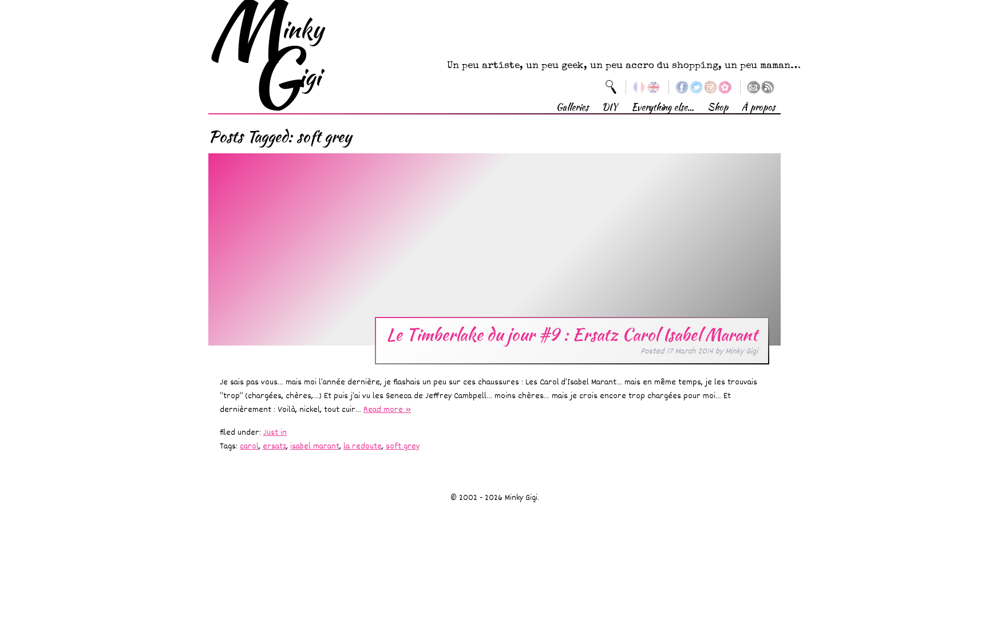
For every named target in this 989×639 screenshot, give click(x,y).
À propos (758, 107)
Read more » (387, 409)
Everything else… (662, 107)
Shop (717, 107)
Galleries (572, 107)
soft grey (403, 446)
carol (249, 446)
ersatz (274, 446)
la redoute (362, 446)
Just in (275, 432)
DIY (610, 107)
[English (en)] (653, 87)
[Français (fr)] (639, 87)
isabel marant (314, 446)
